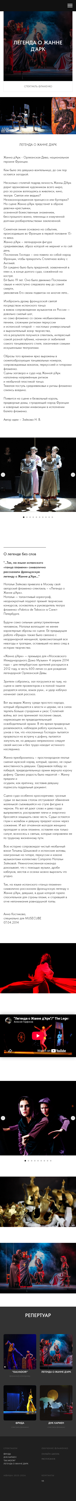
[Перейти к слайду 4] (33, 517)
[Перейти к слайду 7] (42, 517)
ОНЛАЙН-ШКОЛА (50, 1454)
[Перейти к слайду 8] (46, 517)
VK (43, 1481)
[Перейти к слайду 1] (23, 517)
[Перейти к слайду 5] (36, 517)
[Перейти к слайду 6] (39, 517)
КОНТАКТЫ (48, 1475)
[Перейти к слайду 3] (30, 517)
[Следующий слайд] (73, 475)
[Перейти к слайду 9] (49, 517)
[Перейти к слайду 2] (27, 517)
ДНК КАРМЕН (10, 1457)
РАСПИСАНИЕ (48, 1459)
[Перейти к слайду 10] (52, 517)
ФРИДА (7, 1454)
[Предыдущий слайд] (3, 475)
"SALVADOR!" (10, 1460)
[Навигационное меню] (70, 5)
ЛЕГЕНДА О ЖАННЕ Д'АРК (16, 1463)
